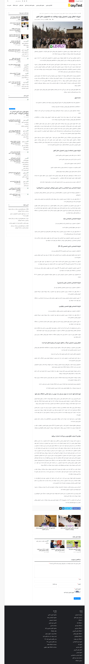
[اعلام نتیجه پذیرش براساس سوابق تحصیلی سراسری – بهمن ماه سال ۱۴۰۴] (24, 153)
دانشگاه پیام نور (78, 625)
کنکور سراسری (48, 5)
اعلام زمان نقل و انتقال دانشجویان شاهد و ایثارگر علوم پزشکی (14, 60)
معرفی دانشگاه (79, 660)
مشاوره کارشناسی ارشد (52, 617)
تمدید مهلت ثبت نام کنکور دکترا (50, 636)
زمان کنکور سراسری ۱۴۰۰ (52, 642)
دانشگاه (80, 620)
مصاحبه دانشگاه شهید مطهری (50, 647)
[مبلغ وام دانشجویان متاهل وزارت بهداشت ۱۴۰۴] (74, 544)
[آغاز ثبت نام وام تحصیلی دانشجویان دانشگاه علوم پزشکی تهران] (57, 544)
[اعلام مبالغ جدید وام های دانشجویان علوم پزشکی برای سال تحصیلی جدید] (24, 44)
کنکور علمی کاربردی (78, 650)
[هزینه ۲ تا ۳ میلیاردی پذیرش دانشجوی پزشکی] (24, 76)
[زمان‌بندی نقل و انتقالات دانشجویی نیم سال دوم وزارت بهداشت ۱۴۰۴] (24, 30)
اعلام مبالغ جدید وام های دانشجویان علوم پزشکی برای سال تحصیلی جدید (15, 42)
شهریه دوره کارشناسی (77, 642)
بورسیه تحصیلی (78, 615)
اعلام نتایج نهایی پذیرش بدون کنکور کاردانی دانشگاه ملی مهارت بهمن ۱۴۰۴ (14, 132)
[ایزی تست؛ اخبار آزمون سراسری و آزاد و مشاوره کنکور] (75, 5)
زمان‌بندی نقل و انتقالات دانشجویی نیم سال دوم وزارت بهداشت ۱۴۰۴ (14, 30)
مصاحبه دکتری (53, 625)
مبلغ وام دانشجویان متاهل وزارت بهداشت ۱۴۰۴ (75, 550)
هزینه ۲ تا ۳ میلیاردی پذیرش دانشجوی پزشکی (15, 74)
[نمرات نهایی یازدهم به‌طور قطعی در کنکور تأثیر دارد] (24, 176)
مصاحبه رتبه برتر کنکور (77, 658)
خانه (79, 13)
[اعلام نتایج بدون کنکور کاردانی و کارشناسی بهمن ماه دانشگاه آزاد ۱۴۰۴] (24, 124)
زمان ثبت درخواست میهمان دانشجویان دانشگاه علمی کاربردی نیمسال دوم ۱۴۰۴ (15, 143)
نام (80, 579)
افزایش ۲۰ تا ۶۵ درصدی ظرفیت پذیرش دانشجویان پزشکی (43, 550)
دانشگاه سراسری (78, 628)
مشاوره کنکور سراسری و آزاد (51, 628)
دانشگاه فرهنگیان (78, 636)
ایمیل (79, 584)
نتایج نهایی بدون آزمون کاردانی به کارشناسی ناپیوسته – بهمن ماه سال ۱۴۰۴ (18, 113)
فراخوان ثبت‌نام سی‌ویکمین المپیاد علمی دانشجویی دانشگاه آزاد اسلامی (14, 189)
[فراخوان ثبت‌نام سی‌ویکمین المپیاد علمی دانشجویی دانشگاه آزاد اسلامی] (24, 189)
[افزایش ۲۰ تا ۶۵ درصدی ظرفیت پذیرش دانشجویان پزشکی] (41, 544)
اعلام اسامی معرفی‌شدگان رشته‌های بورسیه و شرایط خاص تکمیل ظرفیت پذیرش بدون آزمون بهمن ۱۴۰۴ (14, 160)
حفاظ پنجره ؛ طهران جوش (51, 634)
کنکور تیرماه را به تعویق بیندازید (15, 223)
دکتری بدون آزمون (53, 623)
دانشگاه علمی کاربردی (77, 631)
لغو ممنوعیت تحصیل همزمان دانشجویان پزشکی (15, 23)
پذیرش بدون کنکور (78, 617)
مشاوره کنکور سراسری (40, 5)
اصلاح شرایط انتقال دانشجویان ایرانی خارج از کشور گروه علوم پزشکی (14, 36)
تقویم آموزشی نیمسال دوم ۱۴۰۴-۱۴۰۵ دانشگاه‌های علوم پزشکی (15, 18)
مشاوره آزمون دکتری (52, 615)
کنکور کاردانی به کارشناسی (76, 655)
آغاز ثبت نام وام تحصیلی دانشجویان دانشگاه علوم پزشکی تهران (58, 550)
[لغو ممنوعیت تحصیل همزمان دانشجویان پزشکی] (24, 24)
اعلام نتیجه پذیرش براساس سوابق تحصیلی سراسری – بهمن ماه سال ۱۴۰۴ (14, 153)
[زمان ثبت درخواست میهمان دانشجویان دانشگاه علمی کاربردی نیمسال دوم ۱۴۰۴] (24, 145)
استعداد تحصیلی (53, 620)
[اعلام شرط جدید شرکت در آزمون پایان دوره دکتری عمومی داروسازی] (24, 85)
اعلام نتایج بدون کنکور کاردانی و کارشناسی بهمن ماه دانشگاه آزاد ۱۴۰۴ (14, 121)
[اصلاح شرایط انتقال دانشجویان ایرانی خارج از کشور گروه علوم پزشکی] (24, 36)
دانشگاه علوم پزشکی (73, 13)
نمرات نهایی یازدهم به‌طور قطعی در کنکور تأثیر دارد (14, 173)
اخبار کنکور (21, 5)
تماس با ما (9, 5)
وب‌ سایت (55, 584)
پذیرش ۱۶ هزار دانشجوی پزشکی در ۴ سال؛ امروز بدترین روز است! (14, 50)
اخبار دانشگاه (15, 5)
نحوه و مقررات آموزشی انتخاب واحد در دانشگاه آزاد (14, 194)
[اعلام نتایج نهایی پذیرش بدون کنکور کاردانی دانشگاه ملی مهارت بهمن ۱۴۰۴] (24, 135)
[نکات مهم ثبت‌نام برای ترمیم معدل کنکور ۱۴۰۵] (24, 184)
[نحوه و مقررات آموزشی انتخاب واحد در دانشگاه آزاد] (24, 196)
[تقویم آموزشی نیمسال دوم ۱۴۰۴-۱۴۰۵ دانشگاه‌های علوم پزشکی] (24, 18)
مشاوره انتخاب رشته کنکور (29, 5)
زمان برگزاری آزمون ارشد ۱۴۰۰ (51, 639)
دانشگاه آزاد (79, 623)
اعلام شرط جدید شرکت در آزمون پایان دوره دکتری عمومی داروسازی (14, 83)
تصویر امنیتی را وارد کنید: (69, 592)
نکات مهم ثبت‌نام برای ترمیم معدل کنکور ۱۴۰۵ (15, 182)
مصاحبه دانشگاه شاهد (52, 644)
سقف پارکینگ (54, 631)
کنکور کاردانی (79, 652)
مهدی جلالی (26, 223)
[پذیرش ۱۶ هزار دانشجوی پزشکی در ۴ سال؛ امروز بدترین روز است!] (24, 53)
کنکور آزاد (80, 644)
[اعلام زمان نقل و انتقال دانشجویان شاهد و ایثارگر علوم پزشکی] (24, 60)
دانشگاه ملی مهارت (78, 639)
